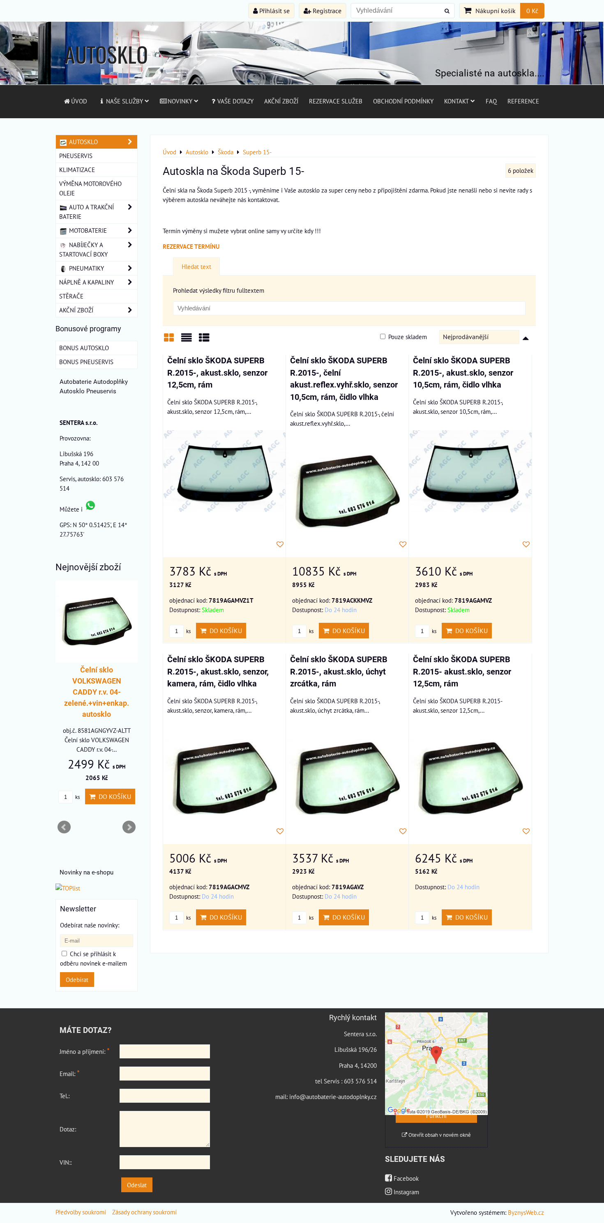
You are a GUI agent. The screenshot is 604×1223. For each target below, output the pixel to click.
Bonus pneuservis (86, 362)
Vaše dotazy (235, 101)
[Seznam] (186, 340)
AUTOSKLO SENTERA (106, 70)
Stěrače (71, 296)
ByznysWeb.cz (526, 1212)
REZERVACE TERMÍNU (191, 246)
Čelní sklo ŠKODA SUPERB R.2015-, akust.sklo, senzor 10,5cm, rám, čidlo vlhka (463, 373)
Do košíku (224, 630)
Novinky (180, 101)
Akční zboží (281, 101)
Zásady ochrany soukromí (144, 1212)
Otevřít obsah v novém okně (439, 1134)
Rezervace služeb (335, 101)
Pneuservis (75, 155)
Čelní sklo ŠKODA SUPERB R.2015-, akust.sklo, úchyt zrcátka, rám (338, 671)
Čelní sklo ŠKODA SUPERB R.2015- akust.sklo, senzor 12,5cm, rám (462, 671)
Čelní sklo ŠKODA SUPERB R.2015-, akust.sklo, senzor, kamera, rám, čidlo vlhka (218, 671)
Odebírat (77, 979)
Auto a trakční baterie (86, 211)
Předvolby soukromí (80, 1212)
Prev (64, 827)
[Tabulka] (204, 340)
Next (129, 827)
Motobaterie (87, 230)
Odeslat (137, 1185)
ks (188, 631)
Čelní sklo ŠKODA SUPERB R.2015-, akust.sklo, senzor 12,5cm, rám (217, 373)
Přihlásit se (274, 11)
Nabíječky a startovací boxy (83, 249)
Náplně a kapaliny (86, 282)
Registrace (326, 11)
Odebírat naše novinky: (89, 925)
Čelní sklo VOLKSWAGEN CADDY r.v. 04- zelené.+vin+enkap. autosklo (96, 691)
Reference (523, 101)
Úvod (79, 101)
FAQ (491, 101)
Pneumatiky (85, 268)
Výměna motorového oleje (90, 188)
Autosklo (82, 142)
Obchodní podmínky (403, 101)
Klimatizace (77, 169)
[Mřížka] (169, 340)
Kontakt (456, 101)
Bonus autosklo (84, 348)
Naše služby (124, 101)
